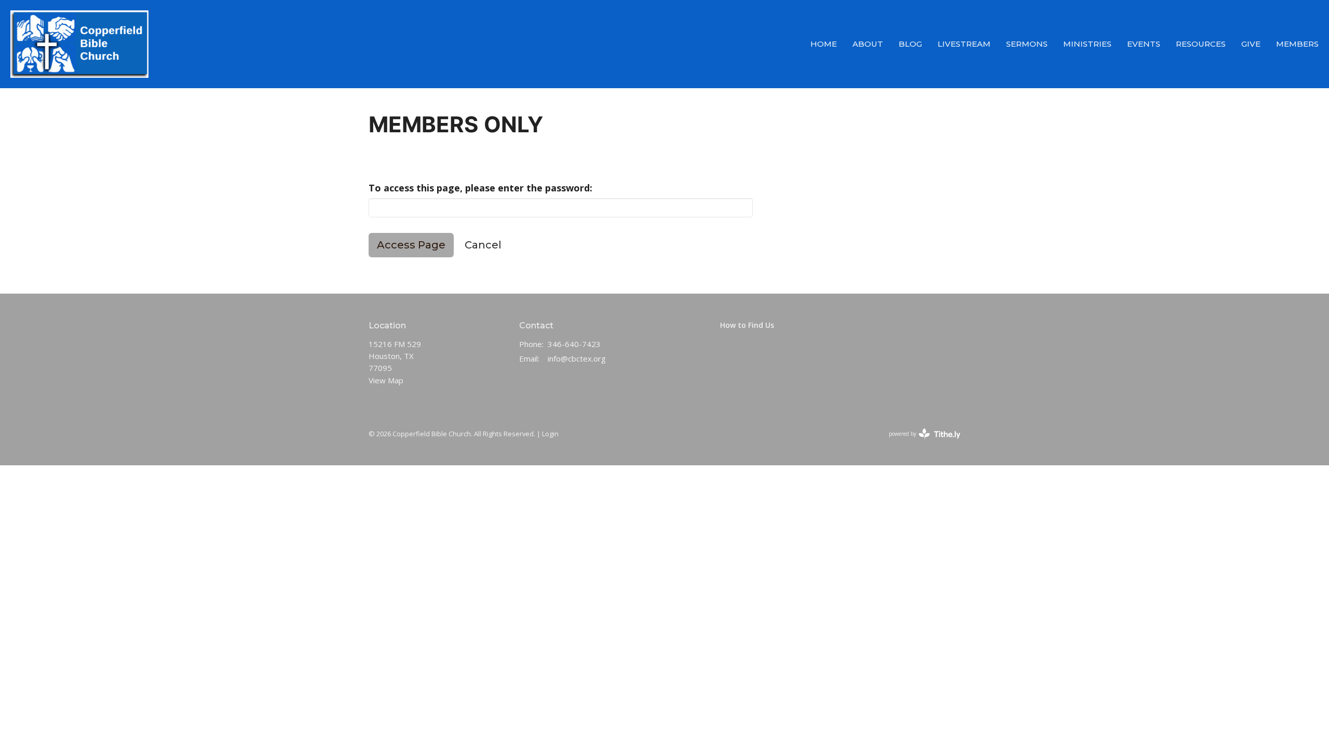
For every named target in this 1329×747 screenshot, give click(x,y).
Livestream (964, 44)
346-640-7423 (574, 344)
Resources (1201, 44)
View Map (386, 380)
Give (1250, 44)
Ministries (1087, 44)
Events (1143, 44)
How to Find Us (747, 325)
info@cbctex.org (577, 358)
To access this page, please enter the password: (480, 188)
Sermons (1027, 44)
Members (1297, 44)
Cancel (483, 245)
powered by (919, 442)
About (867, 44)
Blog (910, 44)
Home (823, 44)
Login (550, 433)
